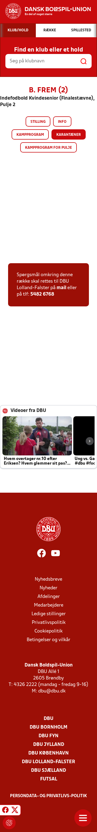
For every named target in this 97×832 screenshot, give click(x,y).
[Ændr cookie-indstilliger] (9, 822)
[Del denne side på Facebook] (5, 811)
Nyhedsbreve (48, 579)
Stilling (38, 122)
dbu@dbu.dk (51, 691)
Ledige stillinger (49, 614)
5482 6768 (42, 294)
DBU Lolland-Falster (48, 762)
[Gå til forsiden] (45, 11)
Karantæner (68, 135)
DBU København (48, 753)
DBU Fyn (48, 736)
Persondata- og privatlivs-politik (48, 796)
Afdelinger (48, 596)
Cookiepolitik (48, 631)
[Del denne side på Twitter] (14, 811)
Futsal (48, 779)
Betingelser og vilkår (48, 640)
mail (61, 288)
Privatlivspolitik (48, 622)
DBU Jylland (48, 744)
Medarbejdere (48, 605)
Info (62, 122)
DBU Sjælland (48, 770)
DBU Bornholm (48, 727)
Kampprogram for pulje (48, 148)
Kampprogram (30, 135)
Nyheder (48, 588)
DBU (48, 718)
